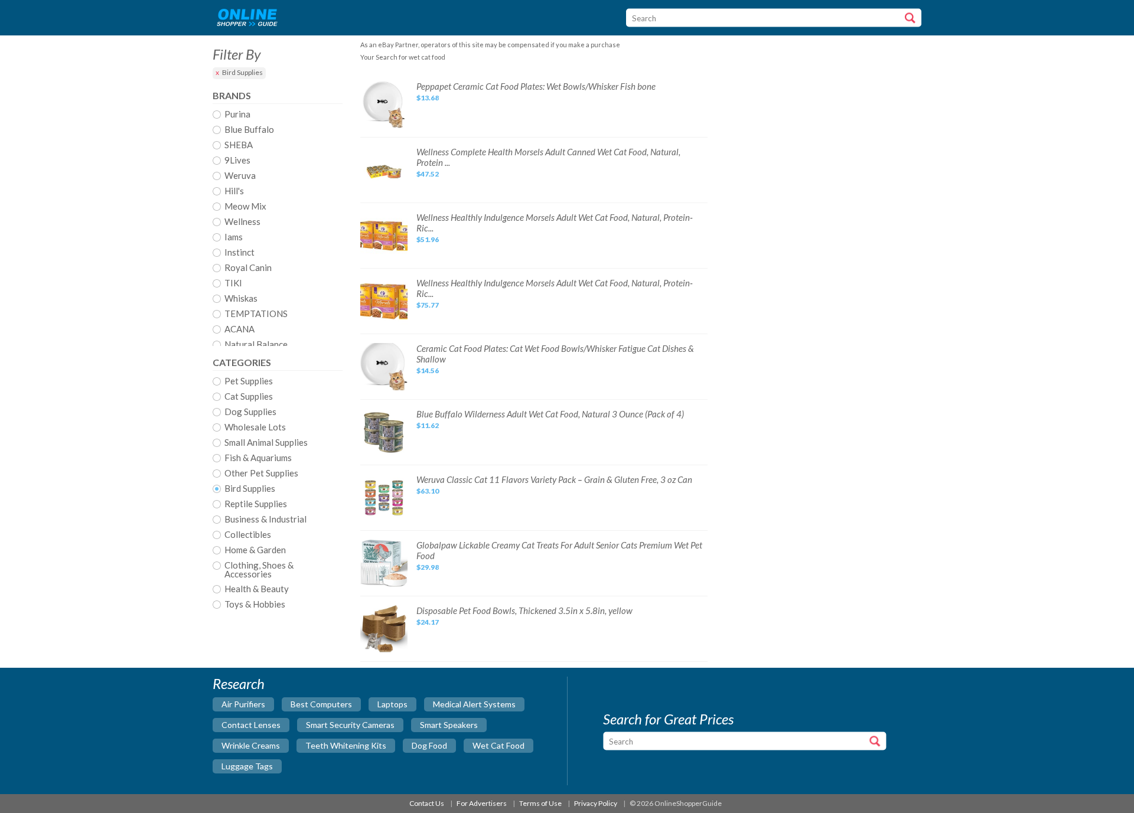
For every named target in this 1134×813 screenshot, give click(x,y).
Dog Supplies (250, 412)
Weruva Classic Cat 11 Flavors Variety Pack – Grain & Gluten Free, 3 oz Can (554, 479)
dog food (429, 745)
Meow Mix (245, 206)
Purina (237, 114)
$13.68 (427, 97)
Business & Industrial (265, 519)
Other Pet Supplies (261, 473)
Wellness (242, 222)
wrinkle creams (250, 745)
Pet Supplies (248, 381)
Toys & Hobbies (254, 604)
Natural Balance (256, 345)
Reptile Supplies (255, 504)
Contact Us (426, 803)
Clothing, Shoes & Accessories (259, 570)
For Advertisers (482, 803)
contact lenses (251, 725)
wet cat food (498, 745)
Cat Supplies (248, 396)
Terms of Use (540, 803)
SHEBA (238, 145)
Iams (233, 237)
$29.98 (427, 567)
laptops (392, 704)
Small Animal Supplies (266, 443)
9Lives (237, 160)
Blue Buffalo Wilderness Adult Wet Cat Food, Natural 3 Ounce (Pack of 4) (550, 414)
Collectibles (247, 535)
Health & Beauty (256, 589)
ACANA (239, 329)
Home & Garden (255, 550)
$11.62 (427, 425)
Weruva (240, 176)
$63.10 (427, 491)
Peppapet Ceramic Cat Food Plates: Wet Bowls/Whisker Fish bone (536, 86)
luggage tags (247, 766)
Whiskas (241, 298)
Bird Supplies (242, 72)
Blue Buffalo (249, 130)
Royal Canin (248, 268)
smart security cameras (350, 725)
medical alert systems (474, 704)
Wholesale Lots (255, 427)
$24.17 (427, 622)
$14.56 (427, 370)
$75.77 (427, 305)
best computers (321, 704)
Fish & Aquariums (258, 458)
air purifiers (243, 704)
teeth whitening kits (345, 745)
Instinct (239, 252)
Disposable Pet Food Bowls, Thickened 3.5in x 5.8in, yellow (524, 610)
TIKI (233, 283)
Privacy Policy (595, 803)
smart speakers (449, 725)
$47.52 (427, 173)
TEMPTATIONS (256, 314)
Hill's (234, 191)
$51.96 (427, 239)
